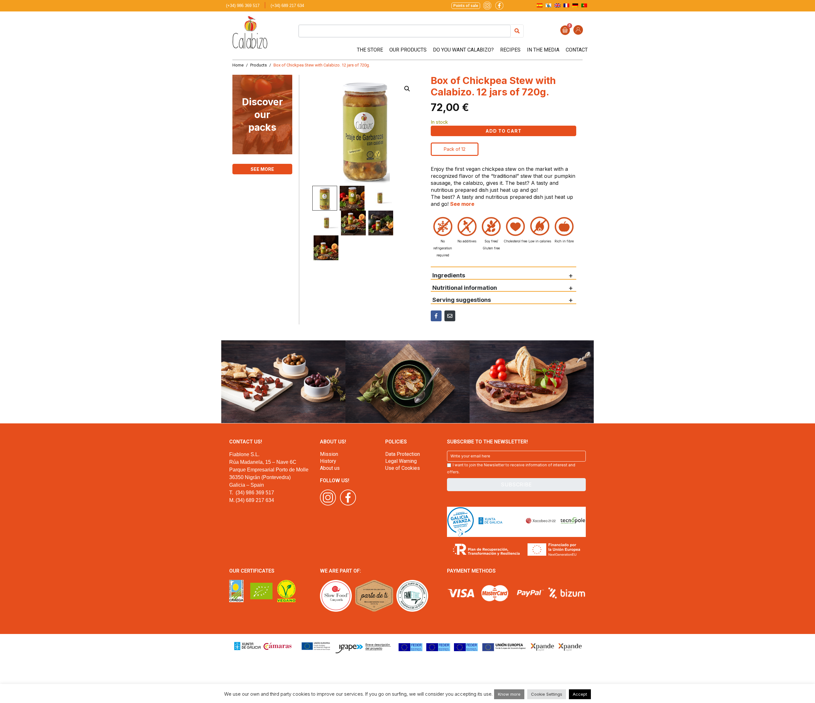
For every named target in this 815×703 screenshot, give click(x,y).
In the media (543, 50)
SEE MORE (262, 169)
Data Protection (402, 454)
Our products (408, 50)
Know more (509, 694)
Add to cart (503, 131)
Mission (329, 454)
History (328, 461)
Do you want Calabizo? (463, 50)
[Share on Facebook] (436, 315)
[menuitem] (539, 5)
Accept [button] (580, 694)
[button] (407, 88)
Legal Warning (401, 461)
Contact (577, 50)
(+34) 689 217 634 (287, 5)
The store (370, 50)
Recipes (510, 50)
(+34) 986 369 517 (242, 5)
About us (330, 468)
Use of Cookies (402, 468)
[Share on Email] (449, 315)
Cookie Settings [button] (546, 694)
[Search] (517, 31)
